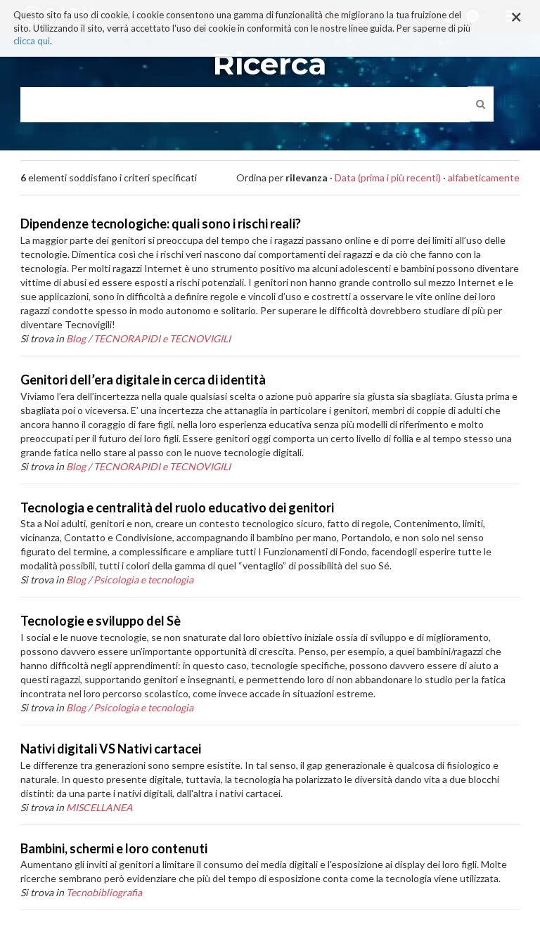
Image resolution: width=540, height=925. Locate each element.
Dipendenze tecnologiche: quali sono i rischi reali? (160, 223)
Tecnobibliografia (104, 892)
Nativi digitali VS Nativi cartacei (110, 748)
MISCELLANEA (99, 807)
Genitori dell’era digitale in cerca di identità (143, 379)
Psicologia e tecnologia (143, 580)
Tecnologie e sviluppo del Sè (100, 620)
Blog (76, 338)
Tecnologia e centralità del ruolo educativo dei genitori (177, 507)
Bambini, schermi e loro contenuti (113, 848)
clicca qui (31, 40)
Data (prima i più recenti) (388, 177)
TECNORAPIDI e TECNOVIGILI (162, 338)
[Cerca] (481, 104)
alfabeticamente (484, 177)
